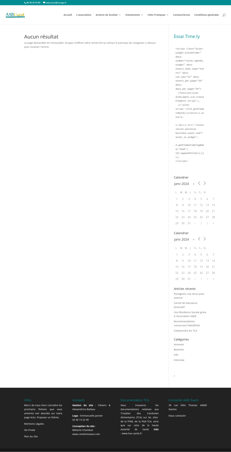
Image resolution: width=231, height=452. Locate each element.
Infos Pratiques (156, 15)
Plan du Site (31, 436)
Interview (179, 360)
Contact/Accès (181, 15)
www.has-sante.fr (132, 433)
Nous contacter (177, 415)
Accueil (68, 15)
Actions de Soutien (107, 15)
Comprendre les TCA (185, 330)
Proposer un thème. (48, 417)
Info (176, 354)
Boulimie (179, 349)
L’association (83, 15)
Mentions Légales (34, 423)
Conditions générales (206, 15)
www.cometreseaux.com (86, 434)
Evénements (132, 15)
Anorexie (179, 344)
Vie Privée (29, 430)
